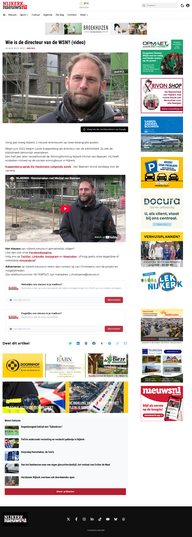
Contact (72, 14)
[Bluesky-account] (115, 519)
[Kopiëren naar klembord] (117, 343)
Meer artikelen (65, 491)
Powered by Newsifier (96, 530)
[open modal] (187, 5)
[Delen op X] (102, 343)
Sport (23, 14)
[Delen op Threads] (86, 343)
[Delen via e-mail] (125, 343)
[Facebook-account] (76, 519)
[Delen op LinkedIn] (78, 343)
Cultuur (36, 14)
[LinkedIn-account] (92, 519)
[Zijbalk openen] (4, 15)
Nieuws (12, 14)
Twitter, (26, 256)
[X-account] (68, 519)
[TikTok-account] (100, 519)
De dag (60, 14)
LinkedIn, (38, 256)
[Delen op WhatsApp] (70, 343)
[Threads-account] (123, 519)
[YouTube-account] (107, 519)
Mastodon (70, 256)
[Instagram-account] (84, 519)
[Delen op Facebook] (94, 343)
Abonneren (114, 300)
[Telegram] (109, 343)
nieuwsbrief (27, 260)
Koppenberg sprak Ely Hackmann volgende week (38, 166)
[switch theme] (182, 5)
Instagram (52, 256)
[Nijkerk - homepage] (15, 5)
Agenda (47, 14)
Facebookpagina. (40, 252)
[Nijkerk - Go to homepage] (15, 519)
